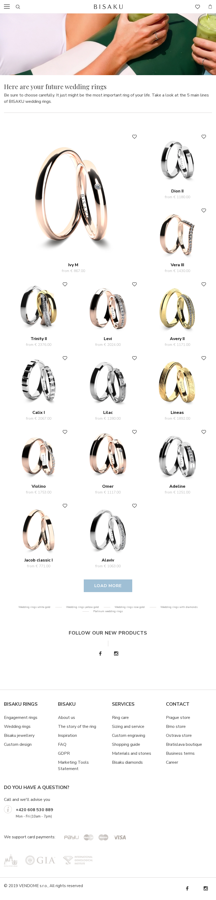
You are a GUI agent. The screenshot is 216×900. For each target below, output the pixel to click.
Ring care (120, 717)
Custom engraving (128, 735)
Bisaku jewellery (19, 735)
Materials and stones (131, 753)
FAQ (62, 744)
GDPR (64, 753)
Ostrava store (179, 735)
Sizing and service (128, 726)
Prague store (178, 717)
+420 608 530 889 (34, 810)
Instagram (116, 653)
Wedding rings (17, 726)
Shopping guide (126, 744)
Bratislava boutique (184, 744)
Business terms (180, 753)
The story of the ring (77, 726)
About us (66, 717)
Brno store (176, 726)
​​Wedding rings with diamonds (179, 607)
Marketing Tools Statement (73, 765)
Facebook (100, 653)
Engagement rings (20, 717)
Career (172, 762)
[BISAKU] (109, 6)
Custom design (18, 744)
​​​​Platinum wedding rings (108, 611)
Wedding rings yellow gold (82, 607)
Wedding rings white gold (34, 607)
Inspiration (67, 735)
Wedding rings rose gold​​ (130, 607)
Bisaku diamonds (127, 762)
